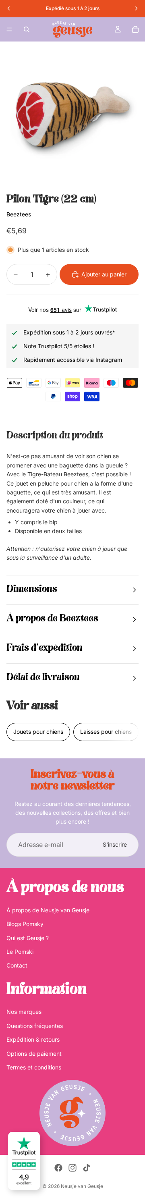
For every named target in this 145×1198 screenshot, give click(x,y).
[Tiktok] (86, 1168)
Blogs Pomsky (25, 924)
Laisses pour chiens (106, 731)
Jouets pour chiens (38, 731)
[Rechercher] (26, 29)
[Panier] (135, 29)
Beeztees (18, 214)
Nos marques (23, 1012)
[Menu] (9, 29)
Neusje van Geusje (82, 1186)
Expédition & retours (33, 1039)
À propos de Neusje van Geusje (47, 910)
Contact (16, 965)
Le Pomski (19, 951)
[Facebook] (58, 1168)
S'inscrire (115, 844)
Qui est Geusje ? (27, 937)
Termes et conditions (33, 1067)
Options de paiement (34, 1053)
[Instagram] (72, 1168)
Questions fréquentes (34, 1025)
